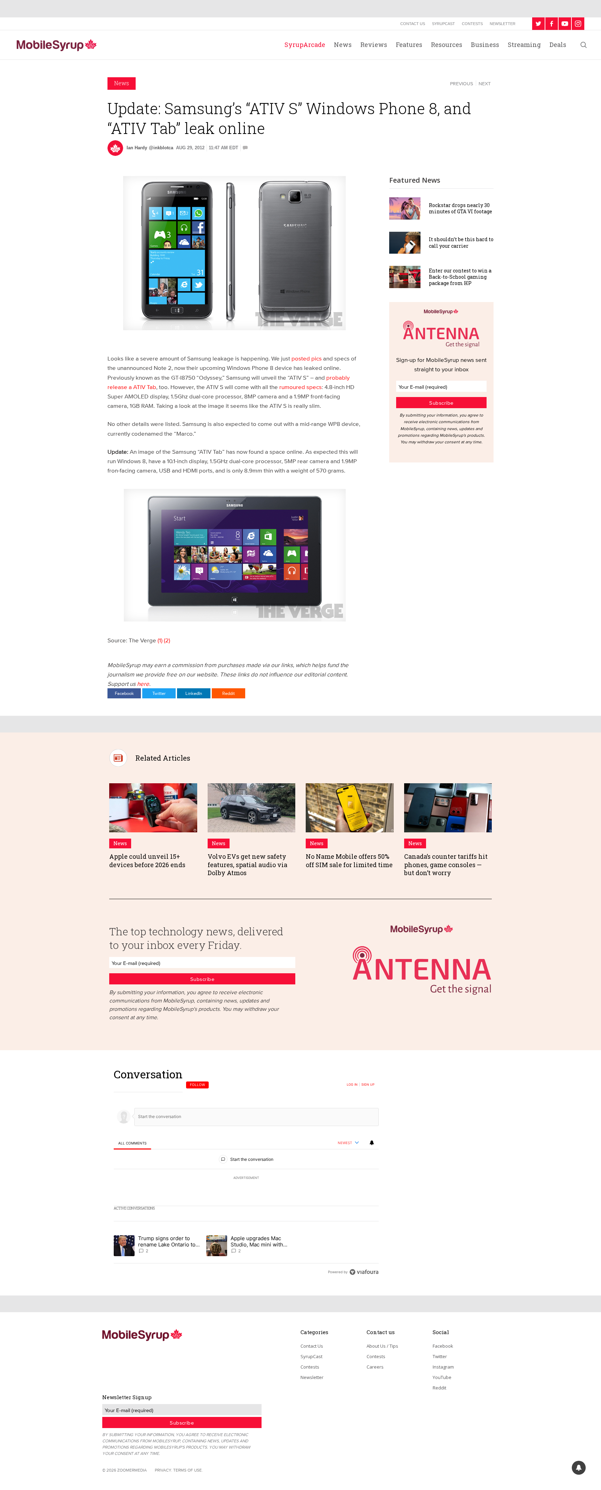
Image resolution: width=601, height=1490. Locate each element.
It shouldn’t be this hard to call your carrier (461, 242)
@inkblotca (161, 147)
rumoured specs (300, 387)
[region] (246, 1173)
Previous (461, 83)
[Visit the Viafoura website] (364, 1272)
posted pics (306, 358)
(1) (160, 640)
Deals (558, 44)
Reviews (373, 44)
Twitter (159, 693)
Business (485, 44)
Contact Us (412, 24)
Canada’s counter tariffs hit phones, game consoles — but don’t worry (446, 864)
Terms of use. (188, 1470)
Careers (375, 1367)
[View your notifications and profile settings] (372, 1143)
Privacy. (163, 1470)
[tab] (132, 1143)
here (143, 684)
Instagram (443, 1367)
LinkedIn (193, 693)
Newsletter (502, 24)
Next (485, 83)
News (343, 44)
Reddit (228, 693)
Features (409, 44)
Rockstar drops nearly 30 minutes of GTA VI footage (460, 208)
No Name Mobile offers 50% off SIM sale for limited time (349, 860)
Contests (472, 24)
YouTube (442, 1377)
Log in (352, 1084)
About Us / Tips (382, 1346)
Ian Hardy (137, 147)
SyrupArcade (305, 44)
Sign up (368, 1084)
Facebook (124, 693)
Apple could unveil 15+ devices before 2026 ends (147, 860)
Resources (446, 44)
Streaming (524, 44)
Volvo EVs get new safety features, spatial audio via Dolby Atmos (247, 864)
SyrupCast (443, 24)
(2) (167, 640)
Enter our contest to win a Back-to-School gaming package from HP (460, 276)
